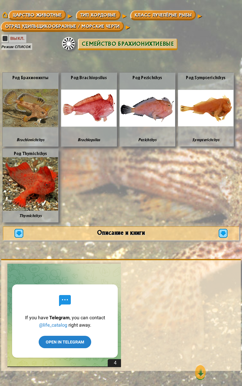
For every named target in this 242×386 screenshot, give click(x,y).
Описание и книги (121, 232)
